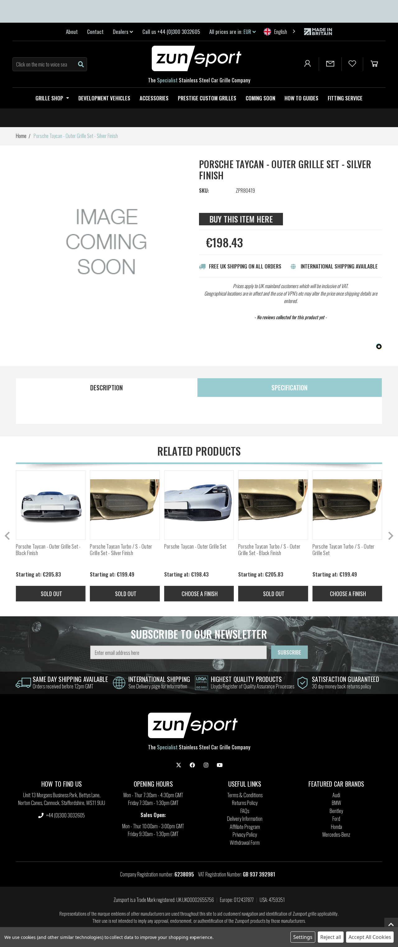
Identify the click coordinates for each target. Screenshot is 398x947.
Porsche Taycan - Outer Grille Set (195, 546)
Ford (336, 818)
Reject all (330, 937)
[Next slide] (390, 535)
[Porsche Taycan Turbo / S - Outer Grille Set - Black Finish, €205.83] (273, 505)
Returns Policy (244, 803)
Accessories (154, 98)
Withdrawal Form (245, 842)
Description (106, 387)
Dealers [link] (121, 31)
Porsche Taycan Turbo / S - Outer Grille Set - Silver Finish (121, 549)
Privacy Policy (245, 834)
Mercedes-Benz (336, 834)
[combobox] (280, 31)
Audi (336, 795)
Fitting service (345, 98)
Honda (336, 826)
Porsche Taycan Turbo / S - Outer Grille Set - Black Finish (269, 549)
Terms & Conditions (244, 795)
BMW (336, 803)
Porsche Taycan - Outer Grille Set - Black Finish (48, 549)
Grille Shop (49, 98)
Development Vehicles (104, 98)
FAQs (244, 811)
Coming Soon (260, 98)
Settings (302, 937)
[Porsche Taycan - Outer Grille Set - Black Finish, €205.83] (50, 505)
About (72, 31)
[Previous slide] (7, 535)
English (280, 31)
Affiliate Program (245, 826)
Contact (95, 31)
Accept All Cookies (370, 937)
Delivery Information (244, 818)
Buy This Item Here (241, 219)
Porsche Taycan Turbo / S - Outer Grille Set (343, 549)
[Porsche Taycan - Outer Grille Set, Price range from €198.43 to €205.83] (199, 505)
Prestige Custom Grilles (207, 98)
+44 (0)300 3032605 (65, 815)
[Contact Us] (330, 64)
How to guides (301, 98)
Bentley (336, 811)
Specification (289, 387)
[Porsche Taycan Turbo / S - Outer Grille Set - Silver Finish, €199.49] (124, 505)
